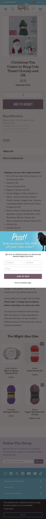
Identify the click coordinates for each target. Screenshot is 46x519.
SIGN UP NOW (23, 276)
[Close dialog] (44, 233)
